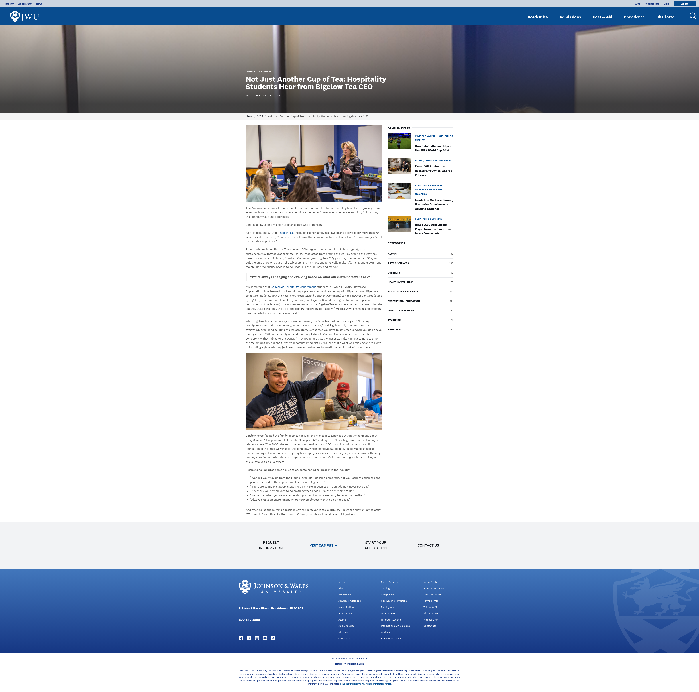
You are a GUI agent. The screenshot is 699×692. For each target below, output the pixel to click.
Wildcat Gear (430, 619)
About (341, 588)
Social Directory (432, 594)
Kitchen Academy (391, 638)
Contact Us (429, 625)
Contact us (428, 545)
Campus (326, 545)
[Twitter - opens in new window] (249, 638)
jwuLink (385, 632)
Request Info (652, 3)
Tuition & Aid (430, 607)
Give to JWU (388, 613)
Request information (271, 545)
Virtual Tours (430, 613)
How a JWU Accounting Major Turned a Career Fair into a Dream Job (433, 229)
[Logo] (24, 14)
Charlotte (665, 16)
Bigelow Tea (285, 233)
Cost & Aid (602, 16)
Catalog (385, 588)
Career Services (389, 582)
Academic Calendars (350, 600)
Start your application (376, 545)
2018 (260, 116)
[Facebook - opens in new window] (241, 638)
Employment (388, 607)
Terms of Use (430, 600)
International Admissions (395, 625)
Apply (684, 3)
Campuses (344, 638)
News (39, 3)
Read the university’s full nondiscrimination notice (365, 683)
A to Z (341, 582)
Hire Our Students (391, 619)
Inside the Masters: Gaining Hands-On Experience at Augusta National (434, 204)
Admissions (570, 16)
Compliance (387, 594)
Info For (9, 3)
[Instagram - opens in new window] (257, 638)
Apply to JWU (346, 625)
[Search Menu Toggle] (692, 16)
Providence (634, 16)
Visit (666, 3)
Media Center (430, 582)
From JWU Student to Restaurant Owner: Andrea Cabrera (433, 171)
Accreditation (346, 607)
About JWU (25, 3)
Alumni (342, 619)
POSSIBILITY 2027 (433, 588)
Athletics (343, 632)
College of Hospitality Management (293, 287)
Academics (538, 16)
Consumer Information (394, 600)
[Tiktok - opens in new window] (273, 638)
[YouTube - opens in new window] (265, 638)
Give (637, 3)
